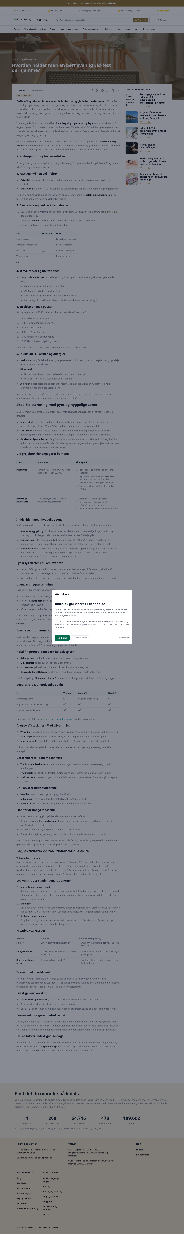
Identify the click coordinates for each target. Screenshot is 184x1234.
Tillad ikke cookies (80, 638)
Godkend (62, 637)
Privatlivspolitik (124, 638)
